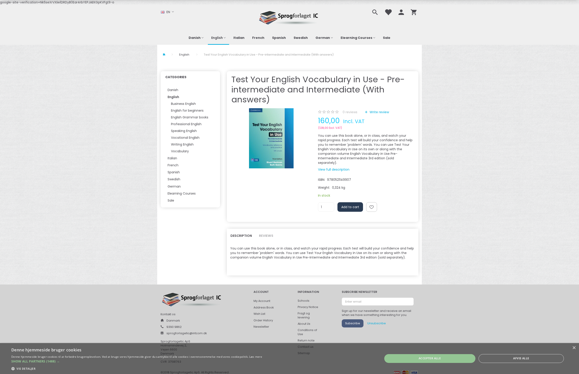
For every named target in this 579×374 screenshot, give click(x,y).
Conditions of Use (307, 332)
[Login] (401, 12)
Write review (379, 112)
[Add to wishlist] (371, 207)
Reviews (266, 235)
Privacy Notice (308, 307)
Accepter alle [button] (430, 358)
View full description (333, 169)
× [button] (574, 348)
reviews (350, 112)
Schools (303, 301)
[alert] (289, 358)
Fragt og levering (304, 315)
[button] (136, 361)
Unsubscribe (376, 323)
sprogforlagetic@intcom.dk (186, 333)
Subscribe (352, 323)
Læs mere (255, 357)
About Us (304, 324)
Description (241, 235)
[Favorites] (388, 12)
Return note (306, 340)
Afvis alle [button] (521, 358)
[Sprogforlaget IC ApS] (289, 17)
